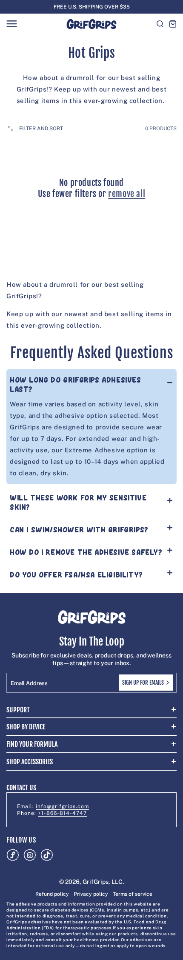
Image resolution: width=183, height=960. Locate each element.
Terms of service (132, 894)
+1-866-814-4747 (62, 813)
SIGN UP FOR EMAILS (143, 682)
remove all (126, 194)
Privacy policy (91, 894)
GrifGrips (96, 881)
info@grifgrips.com (62, 806)
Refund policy (52, 894)
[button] (11, 23)
